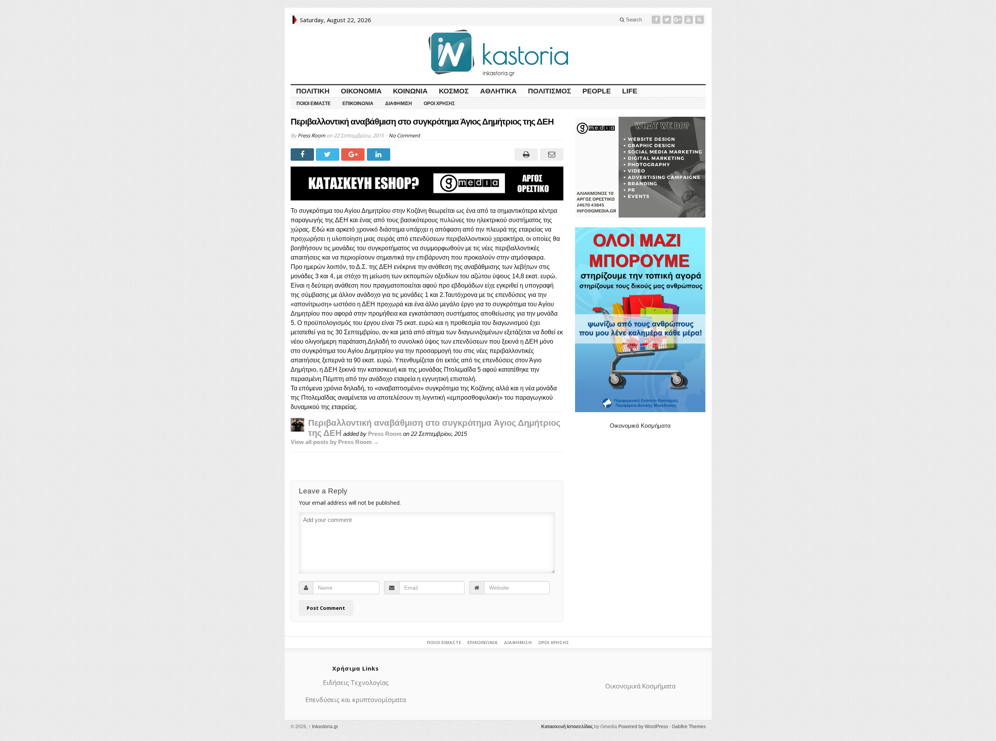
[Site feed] (700, 19)
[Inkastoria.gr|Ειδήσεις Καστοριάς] (498, 52)
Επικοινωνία (358, 103)
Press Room (311, 135)
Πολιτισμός (549, 91)
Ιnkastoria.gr (323, 726)
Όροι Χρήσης (439, 103)
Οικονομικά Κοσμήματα (640, 425)
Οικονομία (361, 91)
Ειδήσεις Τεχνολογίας (356, 682)
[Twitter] (667, 19)
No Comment (404, 135)
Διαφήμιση (398, 103)
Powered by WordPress (643, 726)
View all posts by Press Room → (335, 442)
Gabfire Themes (689, 726)
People (596, 91)
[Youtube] (689, 19)
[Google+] (678, 19)
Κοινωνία (410, 91)
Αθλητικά (498, 91)
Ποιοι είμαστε (313, 103)
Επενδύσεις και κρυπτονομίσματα (355, 699)
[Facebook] (656, 19)
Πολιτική (313, 91)
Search (633, 20)
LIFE (629, 91)
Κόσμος (454, 91)
